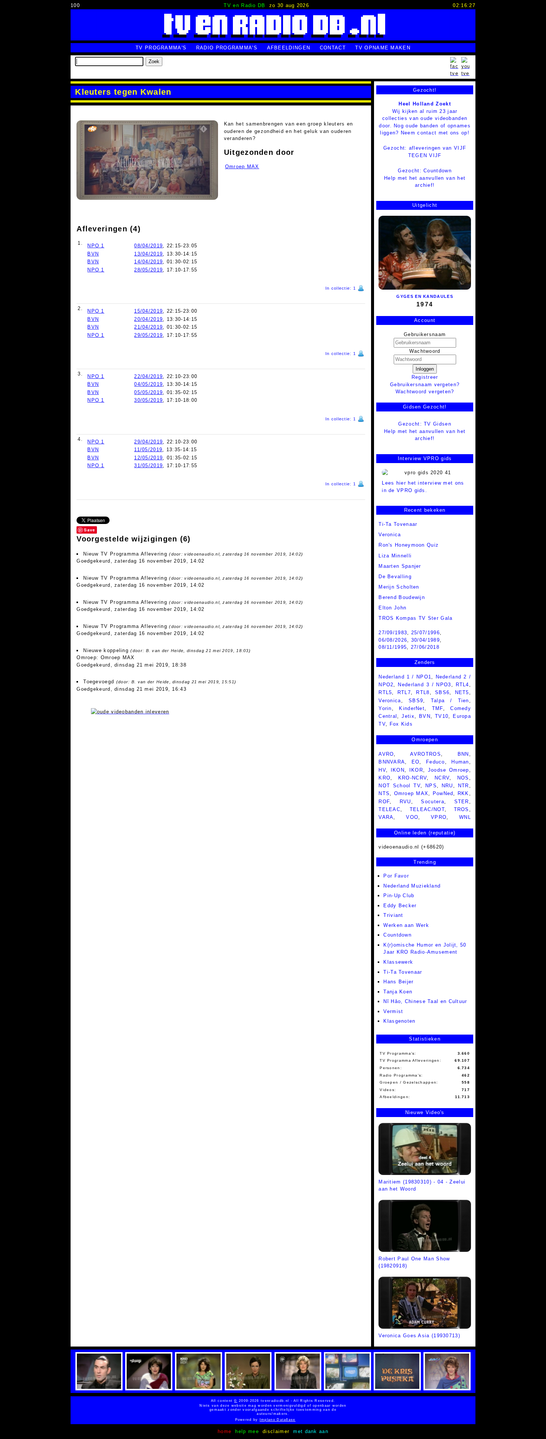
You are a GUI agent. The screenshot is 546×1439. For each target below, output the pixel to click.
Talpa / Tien (450, 700)
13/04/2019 (148, 254)
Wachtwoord (425, 351)
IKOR (416, 770)
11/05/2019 (148, 449)
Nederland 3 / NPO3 (424, 684)
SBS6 (442, 692)
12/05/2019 (148, 457)
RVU (405, 801)
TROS (461, 809)
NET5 (462, 692)
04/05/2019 (148, 384)
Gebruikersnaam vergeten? (424, 384)
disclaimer (276, 1431)
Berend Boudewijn (401, 597)
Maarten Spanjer (399, 566)
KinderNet (412, 708)
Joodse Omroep (448, 770)
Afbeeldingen (289, 48)
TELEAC (389, 809)
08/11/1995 (392, 647)
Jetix (408, 716)
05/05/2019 (148, 392)
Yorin (385, 708)
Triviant (393, 915)
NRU (447, 785)
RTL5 (385, 692)
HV (382, 770)
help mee (247, 1431)
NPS (431, 785)
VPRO (438, 817)
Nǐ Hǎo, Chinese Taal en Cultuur (425, 1001)
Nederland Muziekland (412, 886)
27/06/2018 (425, 647)
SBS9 (416, 700)
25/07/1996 (425, 632)
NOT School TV (399, 785)
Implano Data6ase (293, 1420)
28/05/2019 (148, 270)
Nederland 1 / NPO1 (404, 677)
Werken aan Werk (406, 925)
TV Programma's (161, 48)
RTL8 (422, 692)
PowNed (443, 793)
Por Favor (396, 876)
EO (416, 762)
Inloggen (425, 369)
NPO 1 (95, 245)
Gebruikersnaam (425, 334)
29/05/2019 (148, 335)
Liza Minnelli (395, 556)
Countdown (397, 935)
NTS (384, 793)
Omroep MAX (242, 166)
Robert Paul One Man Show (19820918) (414, 1262)
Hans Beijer (398, 981)
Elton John (392, 608)
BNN (463, 754)
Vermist (393, 1011)
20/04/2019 (148, 319)
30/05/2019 (148, 400)
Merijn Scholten (398, 587)
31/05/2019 (148, 465)
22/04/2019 (148, 376)
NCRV (442, 778)
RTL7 (404, 692)
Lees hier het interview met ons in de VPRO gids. (423, 486)
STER (461, 801)
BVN (93, 254)
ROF (384, 801)
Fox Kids (401, 724)
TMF (437, 708)
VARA (385, 817)
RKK (463, 793)
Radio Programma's (226, 48)
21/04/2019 (148, 327)
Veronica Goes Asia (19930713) (419, 1335)
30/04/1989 (425, 640)
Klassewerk (398, 962)
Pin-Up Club (398, 895)
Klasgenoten (399, 1021)
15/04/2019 (148, 311)
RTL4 (462, 684)
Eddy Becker (399, 905)
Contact (333, 48)
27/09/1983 (392, 632)
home (224, 1431)
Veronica (389, 534)
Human (460, 762)
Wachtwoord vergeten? (425, 391)
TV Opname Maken (382, 48)
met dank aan (310, 1431)
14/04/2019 (148, 261)
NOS (463, 778)
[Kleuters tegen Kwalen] (147, 160)
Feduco (435, 762)
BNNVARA (391, 762)
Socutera (432, 801)
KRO (384, 778)
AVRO (386, 754)
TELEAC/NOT (427, 809)
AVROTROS (425, 754)
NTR (463, 785)
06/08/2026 (392, 640)
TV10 (441, 716)
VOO (412, 817)
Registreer (425, 377)
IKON (397, 770)
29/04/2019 (148, 442)
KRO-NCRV (412, 778)
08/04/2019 (148, 245)
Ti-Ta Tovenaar (402, 972)
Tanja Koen (397, 991)
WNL (465, 817)
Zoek (154, 61)
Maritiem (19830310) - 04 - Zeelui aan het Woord (421, 1185)
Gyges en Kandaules (424, 296)
